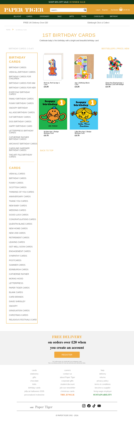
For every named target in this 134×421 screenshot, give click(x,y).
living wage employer (103, 391)
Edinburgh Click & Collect (98, 23)
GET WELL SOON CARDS (21, 247)
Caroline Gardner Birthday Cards (19, 149)
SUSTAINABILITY (102, 394)
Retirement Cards (19, 237)
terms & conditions (103, 384)
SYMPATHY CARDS (18, 256)
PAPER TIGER (63, 415)
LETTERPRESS (16, 283)
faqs (102, 370)
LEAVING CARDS (17, 242)
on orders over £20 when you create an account (67, 342)
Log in (98, 10)
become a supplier (102, 388)
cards (29, 16)
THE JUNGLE (67, 394)
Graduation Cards (19, 310)
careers (67, 370)
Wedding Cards (17, 210)
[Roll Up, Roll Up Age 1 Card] (53, 67)
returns (103, 377)
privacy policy (102, 381)
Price (120, 48)
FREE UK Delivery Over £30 (35, 23)
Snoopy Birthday (18, 108)
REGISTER (67, 355)
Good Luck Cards (18, 215)
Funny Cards (16, 183)
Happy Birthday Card (20, 126)
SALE (59, 16)
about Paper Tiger (67, 377)
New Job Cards (17, 233)
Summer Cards (17, 265)
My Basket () (120, 10)
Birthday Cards (17, 178)
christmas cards (67, 391)
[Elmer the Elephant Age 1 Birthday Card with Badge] (115, 67)
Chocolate (99, 16)
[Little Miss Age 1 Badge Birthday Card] (84, 114)
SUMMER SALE (77, 2)
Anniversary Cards (20, 196)
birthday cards (34, 388)
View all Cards (17, 174)
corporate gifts (67, 381)
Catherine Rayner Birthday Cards (19, 138)
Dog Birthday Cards (20, 121)
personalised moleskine (34, 395)
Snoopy (13, 306)
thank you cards (18, 201)
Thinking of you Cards (21, 192)
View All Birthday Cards (22, 72)
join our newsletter (67, 388)
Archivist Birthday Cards (23, 144)
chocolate (34, 381)
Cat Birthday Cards (20, 117)
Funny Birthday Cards (21, 103)
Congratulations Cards (22, 219)
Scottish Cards (17, 187)
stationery (44, 16)
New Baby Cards (18, 206)
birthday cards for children (20, 77)
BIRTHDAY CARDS (17, 67)
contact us (67, 374)
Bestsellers (108, 48)
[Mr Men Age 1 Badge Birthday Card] (53, 114)
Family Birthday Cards (21, 99)
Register (105, 10)
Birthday (114, 16)
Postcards (15, 260)
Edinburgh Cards (18, 269)
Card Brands (16, 297)
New (127, 48)
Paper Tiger (44, 406)
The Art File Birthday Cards (20, 156)
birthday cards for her (22, 88)
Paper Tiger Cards (19, 288)
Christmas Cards (18, 315)
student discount (67, 384)
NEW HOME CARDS (18, 228)
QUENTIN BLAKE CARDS (20, 224)
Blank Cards (16, 292)
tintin (83, 16)
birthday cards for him (22, 83)
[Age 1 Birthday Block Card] (84, 67)
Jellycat (17, 16)
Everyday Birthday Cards (19, 93)
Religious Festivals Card (23, 320)
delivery (102, 374)
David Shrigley (17, 301)
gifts (71, 16)
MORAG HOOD (16, 278)
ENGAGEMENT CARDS (20, 251)
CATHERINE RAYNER (19, 274)
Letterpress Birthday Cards (21, 132)
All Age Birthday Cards (22, 112)
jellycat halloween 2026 (34, 391)
